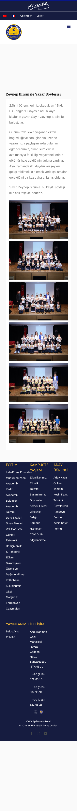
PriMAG (11, 637)
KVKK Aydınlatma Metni (38, 721)
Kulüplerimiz (13, 585)
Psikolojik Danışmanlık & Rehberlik (14, 546)
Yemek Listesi (38, 506)
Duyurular (36, 500)
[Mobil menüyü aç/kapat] (69, 26)
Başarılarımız (38, 494)
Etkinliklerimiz (38, 477)
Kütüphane (13, 580)
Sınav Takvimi (14, 523)
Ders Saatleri (14, 517)
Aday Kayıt (60, 477)
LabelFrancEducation (19, 472)
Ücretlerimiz (61, 506)
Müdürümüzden (16, 477)
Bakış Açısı (13, 631)
